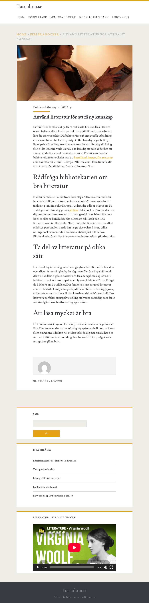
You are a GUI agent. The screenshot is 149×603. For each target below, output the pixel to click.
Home (22, 34)
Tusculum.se (29, 6)
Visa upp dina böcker (44, 469)
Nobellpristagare (93, 17)
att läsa (73, 210)
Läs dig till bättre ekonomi (46, 478)
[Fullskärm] (111, 567)
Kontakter (121, 17)
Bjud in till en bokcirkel (45, 487)
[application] (74, 547)
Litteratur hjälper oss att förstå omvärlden (54, 460)
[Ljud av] (105, 567)
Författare (37, 17)
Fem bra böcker (63, 17)
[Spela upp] (38, 567)
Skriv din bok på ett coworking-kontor (53, 495)
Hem (21, 17)
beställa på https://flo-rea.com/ (93, 157)
